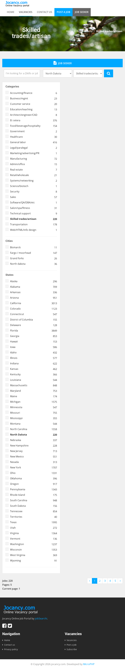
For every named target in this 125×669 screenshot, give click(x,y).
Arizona (33, 297)
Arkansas (33, 292)
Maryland (33, 391)
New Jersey (33, 451)
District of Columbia (33, 319)
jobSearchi (41, 618)
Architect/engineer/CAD (33, 115)
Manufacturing (33, 158)
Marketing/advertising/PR (33, 153)
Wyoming (33, 560)
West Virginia (33, 555)
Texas (33, 522)
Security (33, 191)
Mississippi (33, 418)
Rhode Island (33, 495)
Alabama (33, 287)
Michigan (33, 402)
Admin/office (33, 164)
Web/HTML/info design (33, 230)
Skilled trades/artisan (33, 219)
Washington (33, 544)
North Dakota (84, 31)
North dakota (33, 264)
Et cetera (33, 120)
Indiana (33, 363)
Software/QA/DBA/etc (33, 202)
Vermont (33, 538)
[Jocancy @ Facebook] (4, 625)
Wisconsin (33, 549)
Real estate (33, 169)
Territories (33, 517)
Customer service (33, 104)
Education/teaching (33, 109)
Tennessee (33, 511)
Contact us (44, 12)
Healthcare (33, 137)
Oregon (33, 484)
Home (10, 12)
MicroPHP (89, 664)
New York (33, 467)
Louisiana (33, 380)
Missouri (33, 412)
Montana (33, 423)
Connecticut (33, 314)
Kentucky (33, 374)
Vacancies (25, 12)
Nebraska (33, 440)
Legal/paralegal (33, 147)
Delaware (33, 325)
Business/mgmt (33, 98)
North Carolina (33, 429)
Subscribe (72, 649)
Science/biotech (33, 186)
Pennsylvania (33, 489)
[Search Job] (108, 73)
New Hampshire (33, 445)
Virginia (33, 533)
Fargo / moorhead (33, 253)
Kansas (33, 369)
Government (33, 131)
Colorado (33, 308)
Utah (33, 527)
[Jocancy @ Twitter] (10, 625)
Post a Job (63, 12)
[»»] (120, 581)
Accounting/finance (33, 93)
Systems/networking (33, 180)
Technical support (33, 213)
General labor (33, 142)
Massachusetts (33, 385)
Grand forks (33, 258)
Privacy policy (11, 649)
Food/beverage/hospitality (33, 126)
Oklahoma (33, 478)
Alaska (33, 281)
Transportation (33, 224)
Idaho (33, 352)
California (33, 303)
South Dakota (33, 506)
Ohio (33, 473)
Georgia (33, 336)
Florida (33, 330)
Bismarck (33, 247)
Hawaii (33, 341)
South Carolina (33, 500)
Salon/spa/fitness (33, 208)
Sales (33, 197)
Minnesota (33, 407)
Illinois (33, 358)
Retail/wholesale (33, 175)
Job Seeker (81, 12)
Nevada (33, 462)
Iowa (33, 347)
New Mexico (33, 456)
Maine (33, 396)
